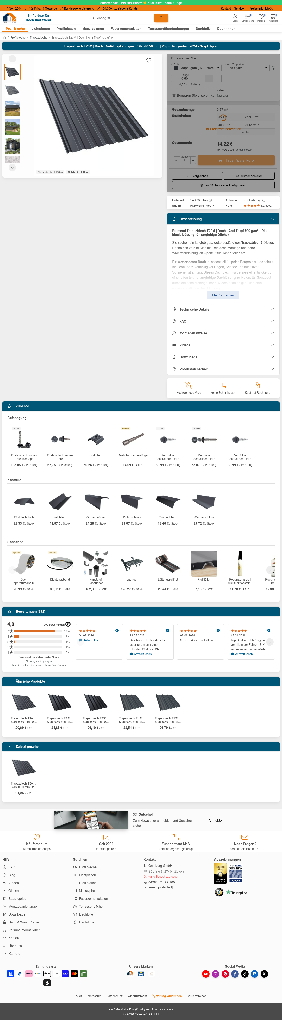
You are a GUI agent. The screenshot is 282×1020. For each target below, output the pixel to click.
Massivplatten (88, 890)
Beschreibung (191, 218)
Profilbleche (18, 37)
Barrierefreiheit (196, 996)
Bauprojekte (17, 898)
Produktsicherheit (194, 369)
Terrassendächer (91, 906)
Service (239, 8)
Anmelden (216, 820)
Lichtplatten (87, 874)
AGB (79, 996)
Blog (11, 874)
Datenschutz (114, 996)
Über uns (15, 945)
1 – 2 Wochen (199, 200)
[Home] (4, 37)
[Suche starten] (161, 18)
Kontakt (226, 8)
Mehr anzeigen (223, 295)
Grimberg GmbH (160, 865)
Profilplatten (87, 882)
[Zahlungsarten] (46, 978)
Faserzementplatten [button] (126, 28)
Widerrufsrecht (137, 996)
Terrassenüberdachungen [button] (168, 28)
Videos (185, 345)
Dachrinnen (87, 922)
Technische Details (194, 309)
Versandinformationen (24, 930)
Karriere (14, 953)
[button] (273, 18)
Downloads (188, 357)
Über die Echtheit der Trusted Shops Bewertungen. (39, 665)
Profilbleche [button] (15, 28)
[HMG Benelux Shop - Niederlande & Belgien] (141, 973)
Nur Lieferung (253, 200)
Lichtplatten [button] (40, 28)
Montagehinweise (193, 333)
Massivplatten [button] (93, 28)
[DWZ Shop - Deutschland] (130, 973)
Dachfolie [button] (203, 28)
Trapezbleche (38, 37)
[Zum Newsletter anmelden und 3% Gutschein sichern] (91, 820)
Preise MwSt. (261, 8)
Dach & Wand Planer (23, 922)
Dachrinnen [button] (226, 28)
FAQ (183, 321)
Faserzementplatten (93, 898)
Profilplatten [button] (66, 28)
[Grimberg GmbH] (151, 973)
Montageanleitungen (23, 906)
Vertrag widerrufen (168, 996)
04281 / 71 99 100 (161, 882)
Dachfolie (85, 914)
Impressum (94, 996)
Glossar (14, 890)
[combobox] (123, 18)
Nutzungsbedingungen (39, 661)
